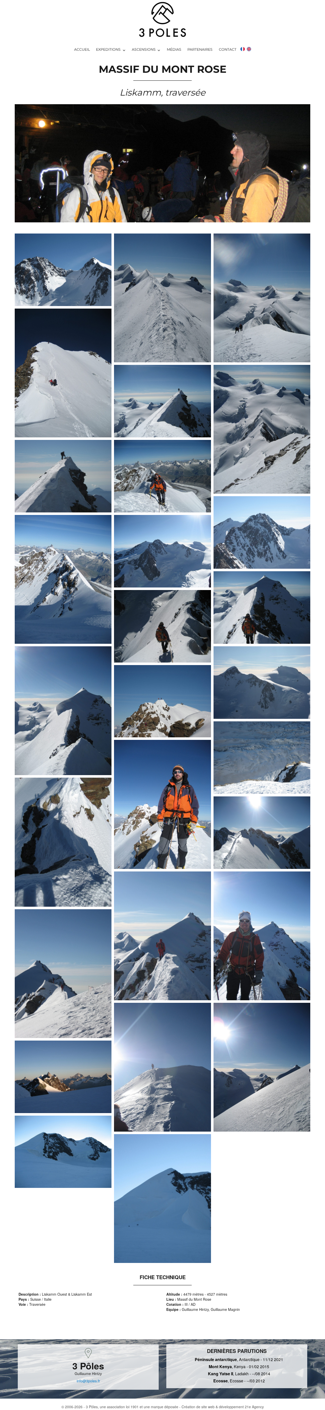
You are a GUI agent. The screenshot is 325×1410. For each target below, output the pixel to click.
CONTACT (227, 49)
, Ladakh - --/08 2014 (239, 1374)
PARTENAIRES (200, 49)
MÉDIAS (174, 49)
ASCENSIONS (144, 49)
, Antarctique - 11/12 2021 (239, 1359)
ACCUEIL (82, 49)
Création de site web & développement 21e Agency (223, 1406)
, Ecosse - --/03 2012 (239, 1381)
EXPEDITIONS (108, 49)
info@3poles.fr (88, 1380)
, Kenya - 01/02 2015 (239, 1366)
